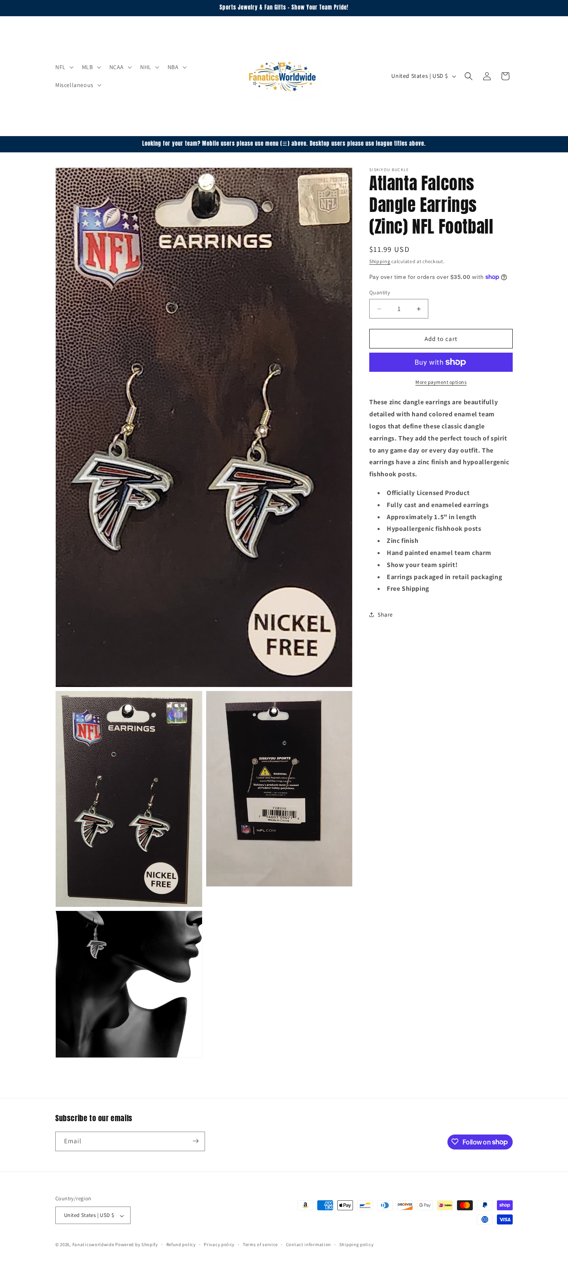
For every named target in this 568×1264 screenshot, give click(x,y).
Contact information (308, 1244)
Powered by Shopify (136, 1245)
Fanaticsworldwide (93, 1245)
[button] (63, 67)
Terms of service (260, 1244)
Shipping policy (356, 1244)
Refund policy (181, 1244)
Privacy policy (219, 1244)
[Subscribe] (195, 1141)
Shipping (379, 261)
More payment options (441, 382)
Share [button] (385, 614)
